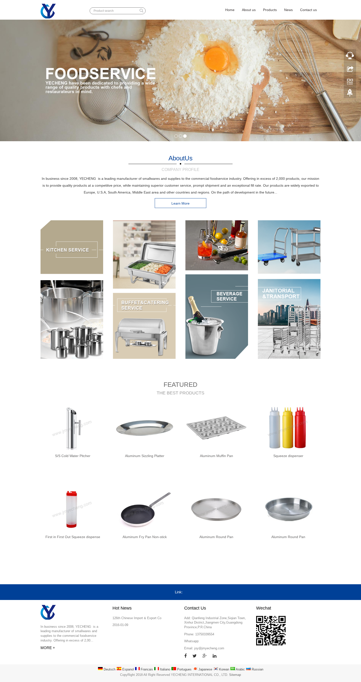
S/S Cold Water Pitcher (72, 456)
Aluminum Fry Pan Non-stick (145, 537)
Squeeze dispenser (288, 456)
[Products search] (141, 11)
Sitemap (235, 675)
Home (230, 10)
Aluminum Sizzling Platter (144, 456)
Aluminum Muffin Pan (216, 456)
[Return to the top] (350, 94)
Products (270, 10)
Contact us (308, 10)
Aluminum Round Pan (216, 537)
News (288, 10)
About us (249, 10)
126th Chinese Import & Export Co (136, 618)
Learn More (180, 203)
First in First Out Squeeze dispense (72, 537)
